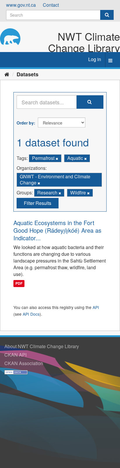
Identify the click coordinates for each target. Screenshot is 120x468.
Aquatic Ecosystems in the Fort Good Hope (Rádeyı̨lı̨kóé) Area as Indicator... (57, 230)
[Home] (6, 74)
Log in (94, 59)
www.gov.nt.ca (21, 4)
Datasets (27, 74)
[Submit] (107, 15)
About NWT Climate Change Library (41, 346)
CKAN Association (23, 363)
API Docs (31, 314)
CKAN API (15, 354)
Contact (51, 4)
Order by (25, 123)
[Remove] (57, 158)
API (96, 307)
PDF (18, 283)
